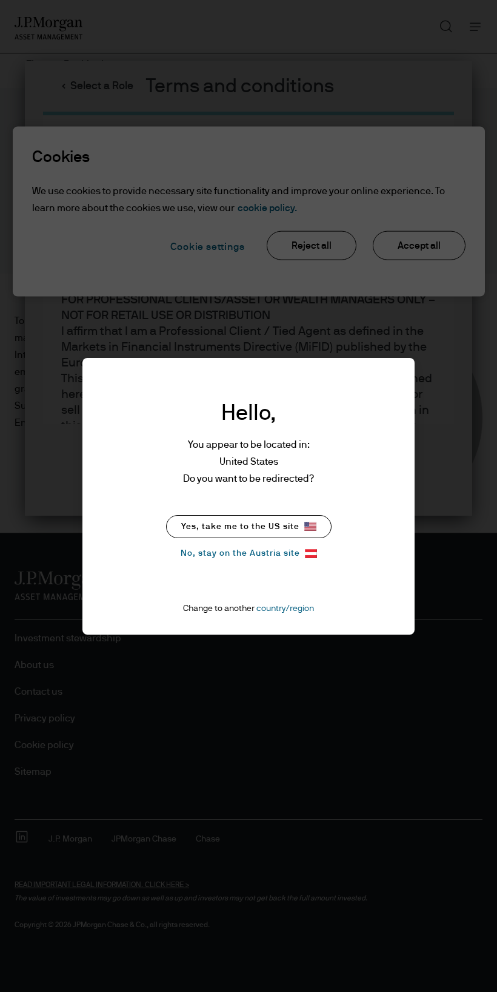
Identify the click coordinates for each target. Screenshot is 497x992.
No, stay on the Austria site (240, 553)
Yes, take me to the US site (240, 526)
